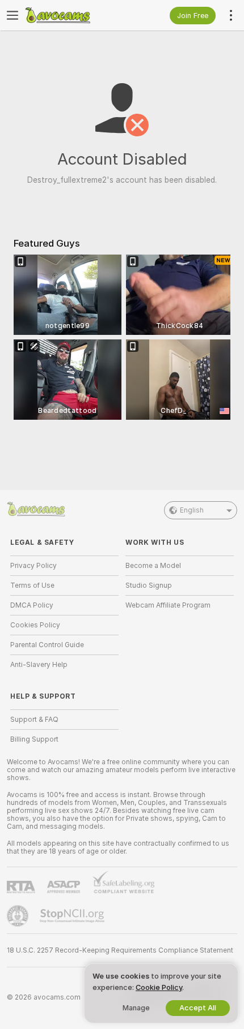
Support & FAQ (34, 720)
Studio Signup (148, 585)
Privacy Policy (33, 566)
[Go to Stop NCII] (73, 916)
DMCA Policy (31, 605)
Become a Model (153, 566)
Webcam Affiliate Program (168, 605)
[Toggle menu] (12, 15)
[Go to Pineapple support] (19, 916)
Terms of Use (32, 585)
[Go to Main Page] (73, 15)
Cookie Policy (159, 987)
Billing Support (34, 739)
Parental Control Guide (47, 645)
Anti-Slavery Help (39, 665)
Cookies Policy (35, 625)
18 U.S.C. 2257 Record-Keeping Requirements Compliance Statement (120, 950)
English (192, 510)
